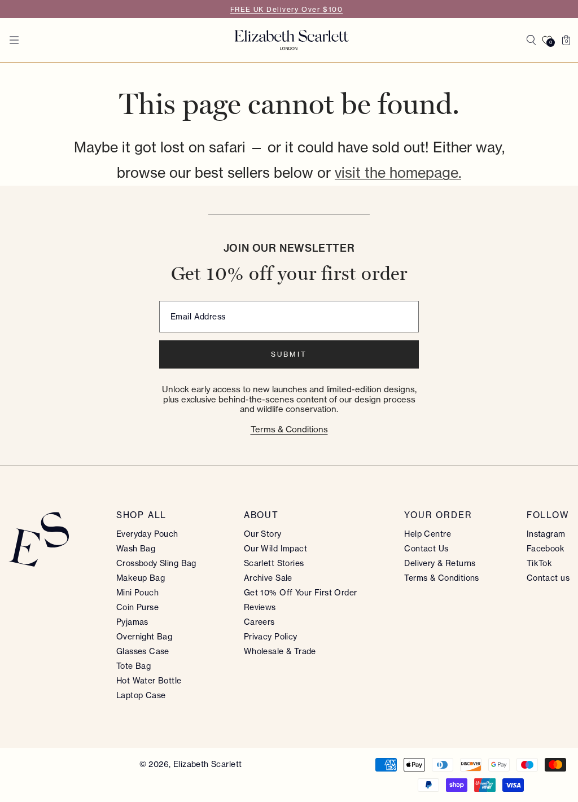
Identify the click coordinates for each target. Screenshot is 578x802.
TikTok (540, 563)
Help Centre (427, 534)
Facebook (545, 549)
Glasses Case (142, 651)
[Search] (531, 40)
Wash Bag (135, 549)
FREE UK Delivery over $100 (286, 9)
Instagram (546, 534)
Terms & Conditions (289, 429)
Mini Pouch (137, 593)
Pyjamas (132, 622)
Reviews (260, 607)
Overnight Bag (144, 637)
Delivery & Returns (440, 563)
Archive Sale (268, 578)
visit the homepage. (398, 173)
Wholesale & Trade (280, 651)
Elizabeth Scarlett (207, 764)
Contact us (548, 578)
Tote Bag (133, 666)
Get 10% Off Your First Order (300, 593)
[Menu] (14, 40)
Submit (289, 354)
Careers (259, 622)
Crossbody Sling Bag (156, 563)
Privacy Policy (270, 637)
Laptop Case (141, 695)
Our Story (263, 534)
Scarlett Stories (274, 563)
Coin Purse (137, 607)
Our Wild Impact (275, 549)
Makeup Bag (140, 578)
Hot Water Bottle (149, 681)
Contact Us (426, 549)
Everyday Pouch (147, 534)
